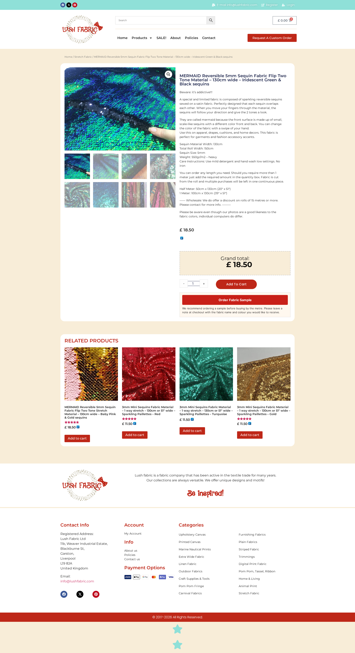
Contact (209, 38)
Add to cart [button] (77, 438)
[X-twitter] (68, 4)
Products (139, 38)
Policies (191, 38)
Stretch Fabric (83, 56)
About (175, 38)
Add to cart (236, 284)
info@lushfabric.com (77, 581)
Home (122, 38)
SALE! (161, 38)
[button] (168, 74)
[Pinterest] (74, 4)
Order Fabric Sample (235, 300)
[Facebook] (62, 4)
